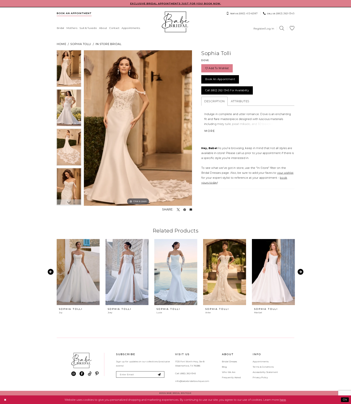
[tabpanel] (69, 69)
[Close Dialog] (5, 400)
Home (61, 44)
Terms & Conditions (263, 366)
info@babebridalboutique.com (192, 381)
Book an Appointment (220, 79)
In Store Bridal (108, 44)
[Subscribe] (159, 374)
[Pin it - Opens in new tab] (184, 209)
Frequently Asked (231, 377)
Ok (345, 399)
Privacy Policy (260, 377)
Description (214, 101)
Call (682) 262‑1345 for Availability (227, 90)
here (283, 399)
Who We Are (228, 372)
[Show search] (282, 28)
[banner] (175, 22)
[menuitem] (74, 13)
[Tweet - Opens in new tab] (178, 209)
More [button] (209, 131)
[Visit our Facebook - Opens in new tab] (82, 373)
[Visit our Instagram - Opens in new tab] (73, 373)
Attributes (240, 101)
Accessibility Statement (265, 372)
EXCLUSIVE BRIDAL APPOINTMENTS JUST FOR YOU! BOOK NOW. (175, 3)
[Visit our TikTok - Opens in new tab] (90, 373)
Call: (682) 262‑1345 (185, 373)
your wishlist (285, 172)
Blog (224, 366)
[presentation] (78, 272)
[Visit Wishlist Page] (292, 28)
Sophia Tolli (80, 44)
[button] (264, 28)
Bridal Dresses (229, 361)
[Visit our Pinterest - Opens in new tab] (97, 373)
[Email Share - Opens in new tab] (191, 209)
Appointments (261, 361)
